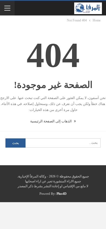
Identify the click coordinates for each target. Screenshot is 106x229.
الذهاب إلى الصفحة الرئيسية (51, 121)
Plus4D (62, 194)
